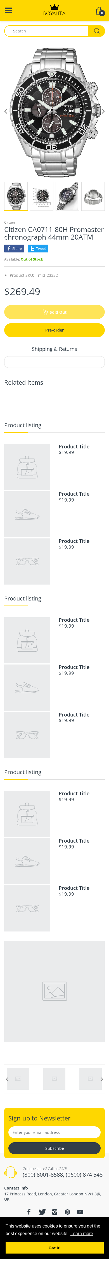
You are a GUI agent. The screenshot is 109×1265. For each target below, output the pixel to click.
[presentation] (7, 1079)
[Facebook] (29, 1211)
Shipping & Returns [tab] (54, 349)
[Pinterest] (67, 1211)
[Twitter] (42, 1211)
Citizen (9, 222)
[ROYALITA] (54, 10)
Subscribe (54, 1148)
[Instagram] (54, 1211)
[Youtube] (80, 1211)
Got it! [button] (55, 1248)
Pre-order (54, 330)
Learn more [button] (81, 1233)
